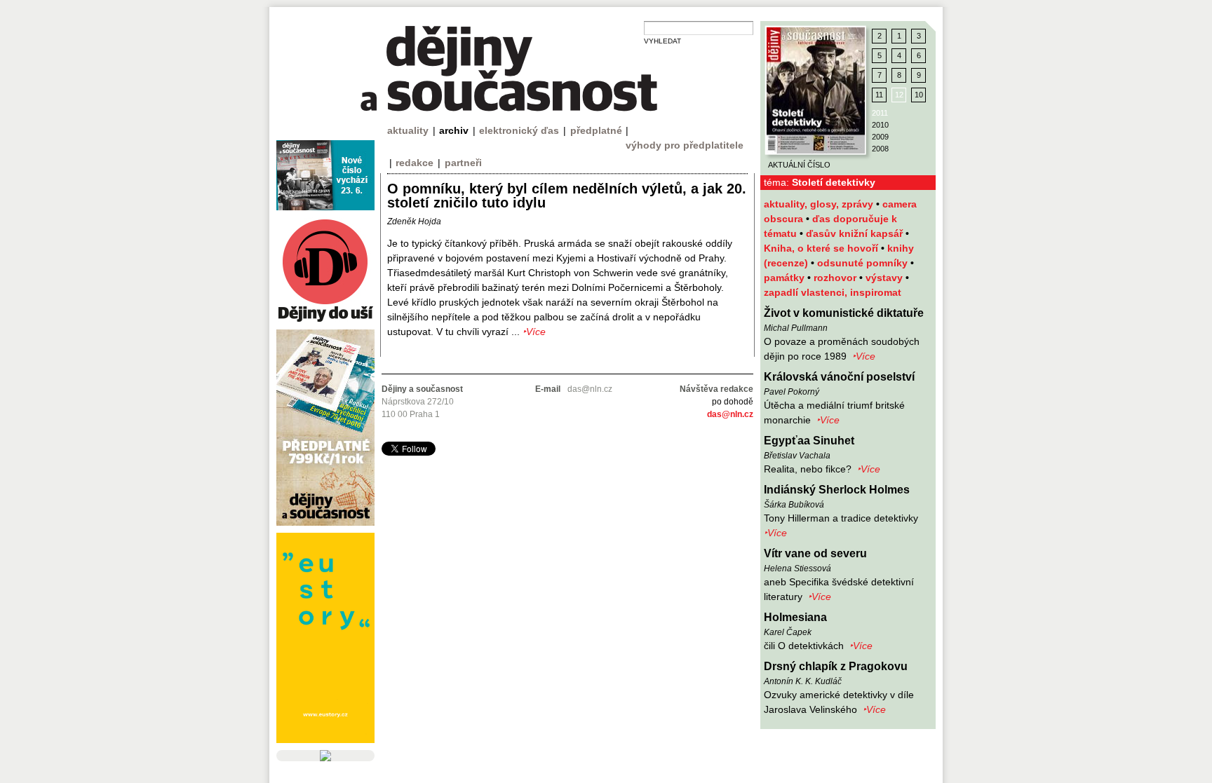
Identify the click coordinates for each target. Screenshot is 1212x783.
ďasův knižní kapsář (855, 233)
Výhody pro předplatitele (684, 145)
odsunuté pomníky (863, 262)
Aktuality (408, 130)
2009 (880, 136)
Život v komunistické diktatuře (844, 313)
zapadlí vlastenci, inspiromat (832, 292)
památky (785, 277)
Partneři (463, 162)
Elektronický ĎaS (519, 130)
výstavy (885, 277)
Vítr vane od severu (815, 553)
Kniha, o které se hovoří (822, 248)
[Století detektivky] (816, 90)
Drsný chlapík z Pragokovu (836, 666)
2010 (880, 125)
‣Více (863, 356)
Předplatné (596, 130)
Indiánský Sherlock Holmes (837, 490)
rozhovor (836, 277)
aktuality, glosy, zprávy (820, 204)
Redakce (414, 162)
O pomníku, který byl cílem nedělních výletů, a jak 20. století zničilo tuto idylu (566, 195)
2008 (880, 148)
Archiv (454, 130)
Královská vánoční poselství (839, 377)
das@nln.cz (730, 414)
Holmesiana (795, 617)
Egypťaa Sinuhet (809, 441)
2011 (880, 113)
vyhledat (662, 41)
